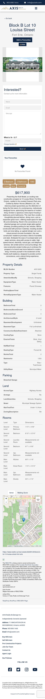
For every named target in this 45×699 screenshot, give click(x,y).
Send (22, 149)
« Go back (8, 18)
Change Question (9, 144)
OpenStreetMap (18, 546)
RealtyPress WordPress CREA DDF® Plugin (15, 601)
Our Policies (7, 658)
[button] (36, 8)
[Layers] (38, 499)
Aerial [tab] (11, 493)
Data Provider (6, 589)
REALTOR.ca (9, 563)
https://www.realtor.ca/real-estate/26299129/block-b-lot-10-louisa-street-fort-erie (22, 553)
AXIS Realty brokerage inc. (11, 615)
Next (40, 64)
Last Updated (6, 585)
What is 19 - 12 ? (10, 137)
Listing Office (6, 594)
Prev (4, 64)
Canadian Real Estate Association (28, 565)
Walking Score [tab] (22, 493)
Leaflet (10, 546)
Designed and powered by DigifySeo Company (22, 694)
